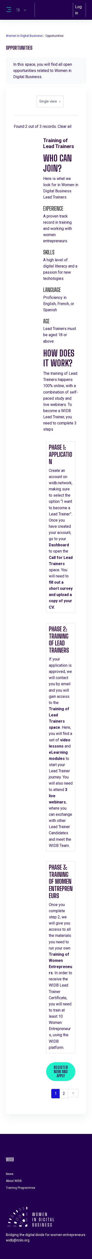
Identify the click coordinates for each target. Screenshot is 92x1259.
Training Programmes (20, 1188)
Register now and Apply (61, 1071)
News (9, 1174)
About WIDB (14, 1181)
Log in (78, 9)
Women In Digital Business (24, 36)
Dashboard (59, 545)
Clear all (64, 126)
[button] (21, 10)
